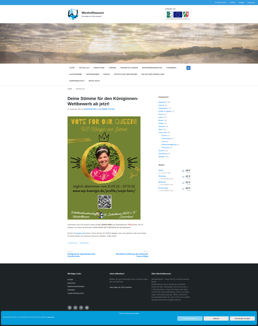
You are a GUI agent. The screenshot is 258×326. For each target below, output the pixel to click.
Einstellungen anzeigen (242, 318)
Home (70, 89)
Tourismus (165, 148)
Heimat (161, 105)
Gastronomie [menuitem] (75, 74)
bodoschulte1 (90, 109)
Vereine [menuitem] (112, 68)
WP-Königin (84, 243)
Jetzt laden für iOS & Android (120, 287)
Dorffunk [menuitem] (233, 2)
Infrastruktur (163, 108)
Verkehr (161, 151)
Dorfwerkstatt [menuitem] (77, 81)
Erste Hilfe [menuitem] (94, 81)
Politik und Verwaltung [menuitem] (152, 74)
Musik (161, 120)
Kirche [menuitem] (106, 74)
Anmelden (71, 290)
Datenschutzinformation (76, 286)
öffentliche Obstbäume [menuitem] (125, 74)
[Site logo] (73, 19)
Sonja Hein (73, 243)
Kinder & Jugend (165, 111)
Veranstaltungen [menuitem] (129, 68)
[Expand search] (188, 68)
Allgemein (102, 109)
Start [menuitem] (72, 68)
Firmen (164, 135)
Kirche (161, 114)
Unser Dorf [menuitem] (99, 68)
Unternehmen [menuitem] (92, 74)
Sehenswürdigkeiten (169, 145)
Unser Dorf (163, 132)
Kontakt (70, 279)
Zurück (70, 251)
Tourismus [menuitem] (171, 68)
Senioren (162, 126)
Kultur (111, 109)
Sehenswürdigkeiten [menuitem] (152, 68)
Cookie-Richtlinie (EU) (76, 293)
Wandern (162, 157)
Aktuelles (80, 89)
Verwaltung (163, 154)
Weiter (146, 251)
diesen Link (80, 233)
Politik (161, 123)
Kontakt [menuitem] (241, 2)
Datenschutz (50, 317)
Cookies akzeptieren (190, 318)
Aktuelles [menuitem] (84, 68)
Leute (164, 141)
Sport (161, 129)
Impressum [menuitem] (251, 2)
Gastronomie (166, 138)
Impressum (71, 283)
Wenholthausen (93, 12)
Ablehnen (216, 318)
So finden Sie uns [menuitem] (220, 2)
